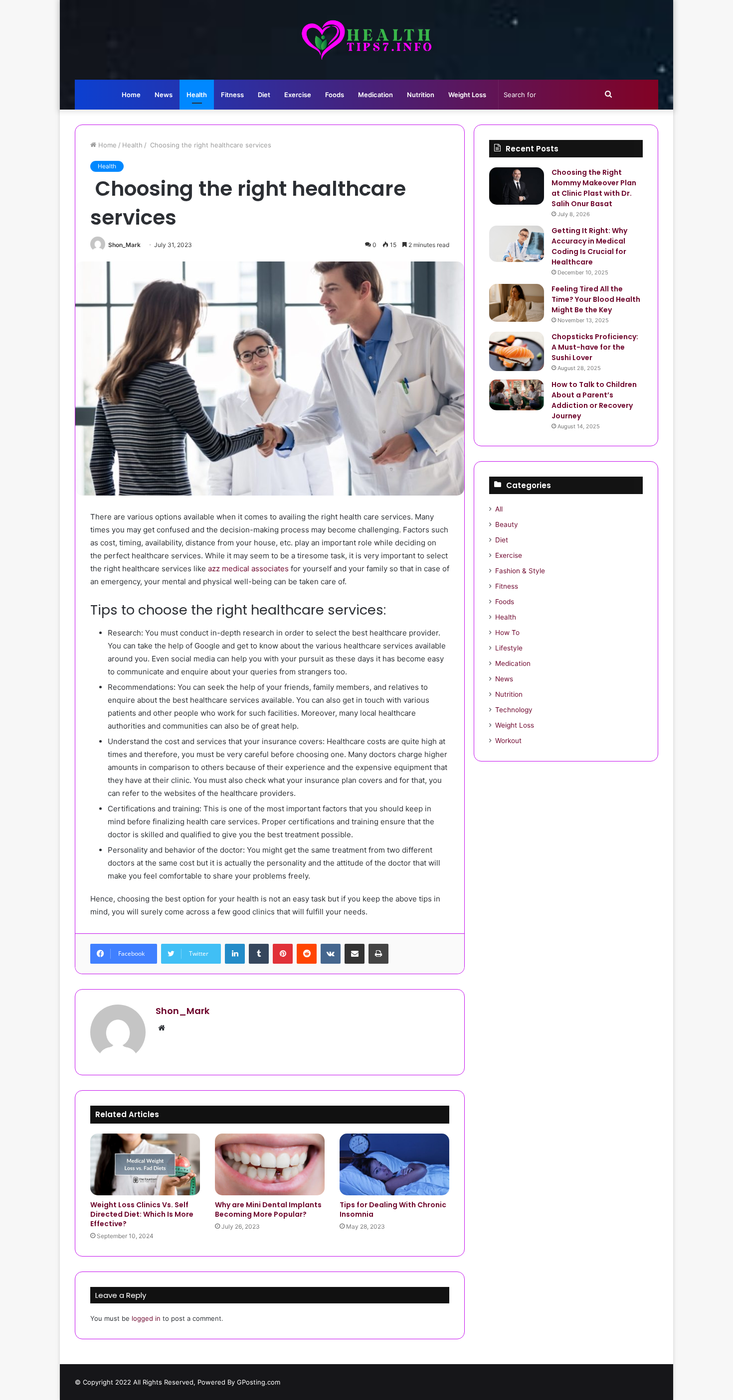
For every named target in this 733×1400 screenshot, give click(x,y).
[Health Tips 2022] (366, 40)
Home (131, 95)
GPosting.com (258, 1382)
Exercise (297, 95)
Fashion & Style (520, 571)
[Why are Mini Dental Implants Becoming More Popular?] (270, 1164)
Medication (375, 95)
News (164, 95)
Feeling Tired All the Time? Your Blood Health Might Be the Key (595, 299)
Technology (514, 710)
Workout (508, 741)
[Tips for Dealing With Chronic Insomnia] (394, 1164)
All (499, 509)
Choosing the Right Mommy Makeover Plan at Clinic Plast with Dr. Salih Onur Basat (593, 188)
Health (196, 95)
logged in (146, 1318)
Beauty (506, 524)
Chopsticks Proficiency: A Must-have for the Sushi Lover (594, 347)
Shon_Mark (124, 245)
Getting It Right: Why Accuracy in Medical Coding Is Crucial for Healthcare (589, 246)
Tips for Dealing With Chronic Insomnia (393, 1209)
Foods (334, 95)
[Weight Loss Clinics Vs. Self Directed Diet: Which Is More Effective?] (145, 1164)
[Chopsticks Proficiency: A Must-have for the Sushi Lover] (516, 351)
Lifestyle (509, 648)
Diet (264, 95)
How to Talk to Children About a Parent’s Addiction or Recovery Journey (594, 400)
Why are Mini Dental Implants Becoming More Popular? (268, 1209)
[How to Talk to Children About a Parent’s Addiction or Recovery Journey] (516, 395)
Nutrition (420, 95)
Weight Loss (467, 95)
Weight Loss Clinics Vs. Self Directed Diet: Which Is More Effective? (141, 1214)
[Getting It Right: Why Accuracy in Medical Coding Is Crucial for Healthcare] (516, 244)
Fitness (232, 95)
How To (507, 632)
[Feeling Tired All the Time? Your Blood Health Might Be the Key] (516, 303)
